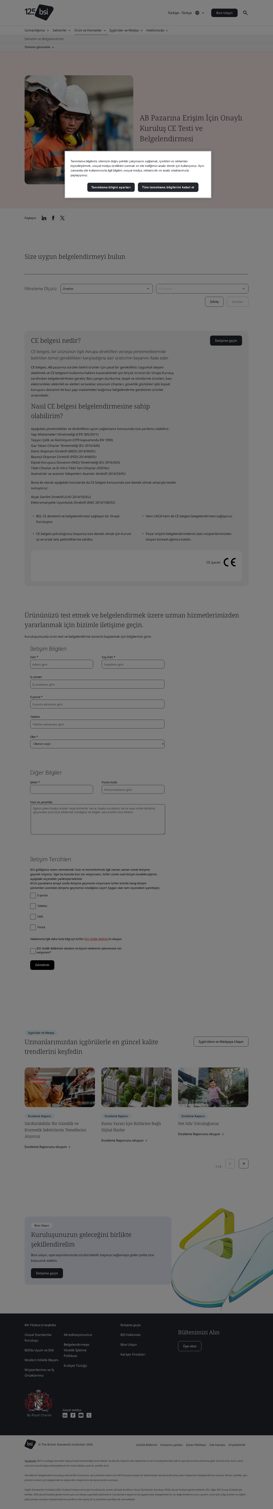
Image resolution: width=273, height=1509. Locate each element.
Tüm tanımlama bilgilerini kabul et (168, 187)
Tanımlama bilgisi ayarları (111, 187)
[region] (138, 174)
